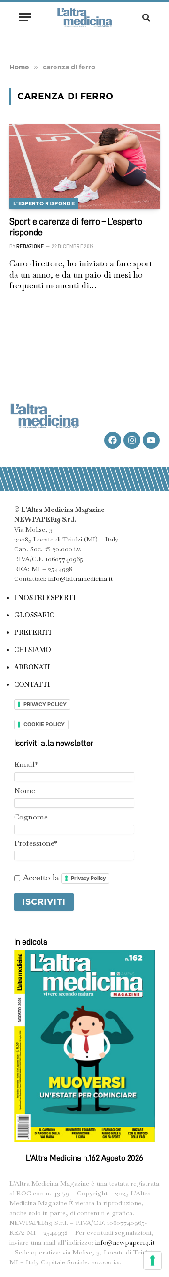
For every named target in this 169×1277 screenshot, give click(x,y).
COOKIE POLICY (44, 724)
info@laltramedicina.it (80, 578)
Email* (26, 764)
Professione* (35, 843)
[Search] (145, 17)
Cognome (31, 817)
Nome (24, 791)
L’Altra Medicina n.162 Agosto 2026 (84, 1158)
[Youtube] (151, 440)
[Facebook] (112, 440)
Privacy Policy (88, 878)
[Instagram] (131, 440)
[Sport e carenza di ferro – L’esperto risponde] (84, 166)
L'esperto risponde (44, 203)
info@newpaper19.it (124, 1242)
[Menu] (25, 17)
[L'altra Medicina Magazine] (84, 17)
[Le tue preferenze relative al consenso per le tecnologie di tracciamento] (152, 1260)
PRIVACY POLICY (45, 704)
